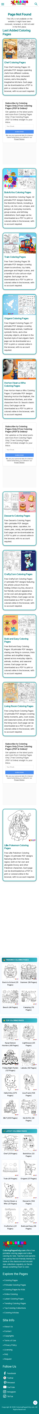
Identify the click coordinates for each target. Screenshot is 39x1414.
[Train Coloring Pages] (19, 243)
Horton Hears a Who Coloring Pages (15, 384)
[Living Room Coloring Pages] (19, 693)
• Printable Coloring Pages (14, 1285)
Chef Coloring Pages (15, 62)
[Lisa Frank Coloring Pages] (28, 1082)
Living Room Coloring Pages (18, 706)
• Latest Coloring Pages (13, 1299)
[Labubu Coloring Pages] (28, 1057)
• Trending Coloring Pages (14, 1303)
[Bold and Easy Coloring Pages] (19, 625)
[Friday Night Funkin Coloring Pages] (10, 1057)
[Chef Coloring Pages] (19, 49)
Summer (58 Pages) (28, 982)
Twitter (10, 1378)
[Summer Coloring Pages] (28, 971)
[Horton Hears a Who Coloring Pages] (19, 369)
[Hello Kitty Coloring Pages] (10, 1082)
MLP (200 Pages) (10, 1118)
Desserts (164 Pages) (29, 1202)
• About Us (8, 1326)
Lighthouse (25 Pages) (28, 1044)
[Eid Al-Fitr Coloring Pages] (28, 1107)
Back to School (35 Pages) (10, 983)
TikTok (10, 1396)
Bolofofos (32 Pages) (28, 1154)
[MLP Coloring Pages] (10, 1107)
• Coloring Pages (10, 1280)
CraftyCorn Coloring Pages (18, 574)
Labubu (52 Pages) (29, 1068)
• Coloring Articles (11, 1312)
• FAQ (5, 1354)
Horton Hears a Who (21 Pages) (10, 1202)
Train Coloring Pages (15, 257)
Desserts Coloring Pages (17, 515)
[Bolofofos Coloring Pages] (19, 179)
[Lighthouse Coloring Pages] (28, 1032)
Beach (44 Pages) (10, 1007)
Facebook (11, 1373)
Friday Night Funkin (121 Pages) (10, 1069)
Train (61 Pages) (10, 1179)
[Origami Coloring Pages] (19, 305)
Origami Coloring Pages (16, 318)
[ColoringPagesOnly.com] (19, 2)
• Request (7, 1359)
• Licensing (7, 1350)
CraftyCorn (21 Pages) (10, 1227)
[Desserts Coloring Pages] (19, 502)
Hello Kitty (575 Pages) (10, 1094)
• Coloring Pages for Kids (14, 1289)
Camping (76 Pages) (28, 1008)
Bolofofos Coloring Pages (17, 192)
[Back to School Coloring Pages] (10, 971)
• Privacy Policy (10, 1345)
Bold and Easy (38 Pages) (28, 1227)
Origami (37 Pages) (29, 1179)
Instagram (11, 1392)
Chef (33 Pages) (10, 1153)
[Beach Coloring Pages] (10, 996)
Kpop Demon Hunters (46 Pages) (10, 1044)
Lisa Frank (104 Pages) (28, 1094)
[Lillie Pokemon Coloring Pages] (19, 825)
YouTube (11, 1387)
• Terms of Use (9, 1340)
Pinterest (11, 1382)
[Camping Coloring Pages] (28, 996)
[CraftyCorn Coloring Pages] (19, 561)
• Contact (7, 1331)
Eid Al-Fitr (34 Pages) (28, 1119)
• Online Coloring (10, 1294)
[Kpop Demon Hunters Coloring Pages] (10, 1032)
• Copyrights (8, 1336)
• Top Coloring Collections (14, 1308)
